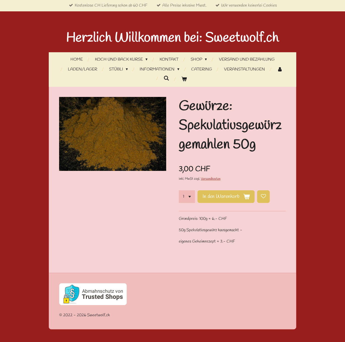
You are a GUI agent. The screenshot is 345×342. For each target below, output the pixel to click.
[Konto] (280, 69)
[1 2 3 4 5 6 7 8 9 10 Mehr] (187, 196)
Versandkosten (210, 179)
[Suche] (166, 78)
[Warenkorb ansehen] (184, 79)
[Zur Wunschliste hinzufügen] (263, 196)
